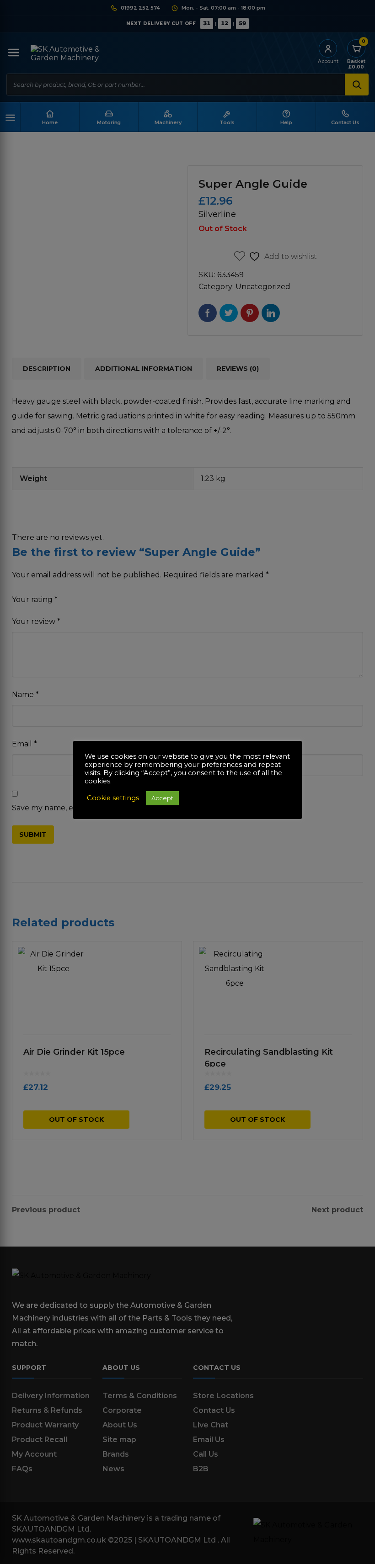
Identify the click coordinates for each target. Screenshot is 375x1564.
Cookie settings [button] (113, 798)
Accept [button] (162, 798)
